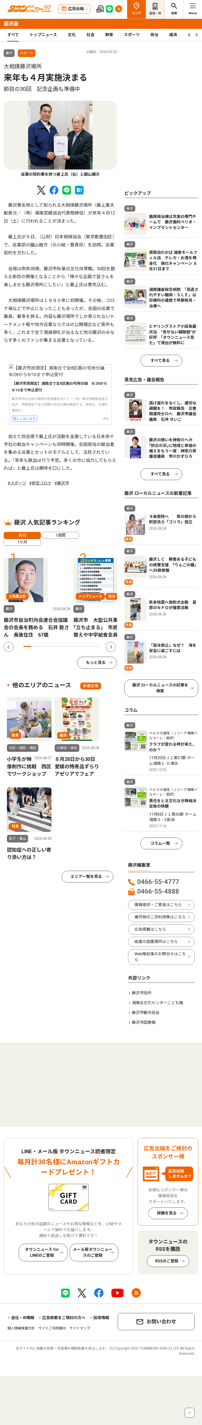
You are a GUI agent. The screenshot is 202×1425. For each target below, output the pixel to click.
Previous (9, 647)
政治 (154, 34)
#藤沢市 (61, 483)
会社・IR (155, 13)
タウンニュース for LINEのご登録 (42, 1252)
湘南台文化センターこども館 (157, 1002)
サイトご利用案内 (52, 1328)
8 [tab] (80, 646)
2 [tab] (35, 646)
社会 (90, 34)
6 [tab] (65, 646)
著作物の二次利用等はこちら (160, 917)
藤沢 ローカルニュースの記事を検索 (160, 688)
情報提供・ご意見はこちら (158, 904)
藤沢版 (11, 24)
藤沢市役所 (142, 993)
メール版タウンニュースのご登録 (92, 1252)
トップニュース (43, 34)
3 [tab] (42, 646)
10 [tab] (95, 646)
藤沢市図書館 (143, 1022)
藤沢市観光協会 (145, 1012)
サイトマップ (79, 1328)
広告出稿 (76, 8)
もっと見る (96, 662)
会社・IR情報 (22, 1317)
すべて (13, 34)
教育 (109, 34)
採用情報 (101, 1317)
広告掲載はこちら (150, 929)
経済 (173, 34)
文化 (72, 34)
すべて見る (160, 360)
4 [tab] (50, 646)
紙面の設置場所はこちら (156, 941)
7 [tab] (73, 646)
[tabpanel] (60, 139)
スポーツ (132, 34)
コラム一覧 (160, 843)
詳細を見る (167, 1213)
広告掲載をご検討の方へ (63, 1317)
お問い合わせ (161, 1322)
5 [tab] (57, 646)
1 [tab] (27, 646)
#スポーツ (17, 483)
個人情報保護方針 (21, 1328)
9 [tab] (88, 646)
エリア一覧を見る (86, 876)
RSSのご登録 (166, 1261)
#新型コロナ (40, 483)
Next (111, 647)
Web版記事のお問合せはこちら (160, 957)
